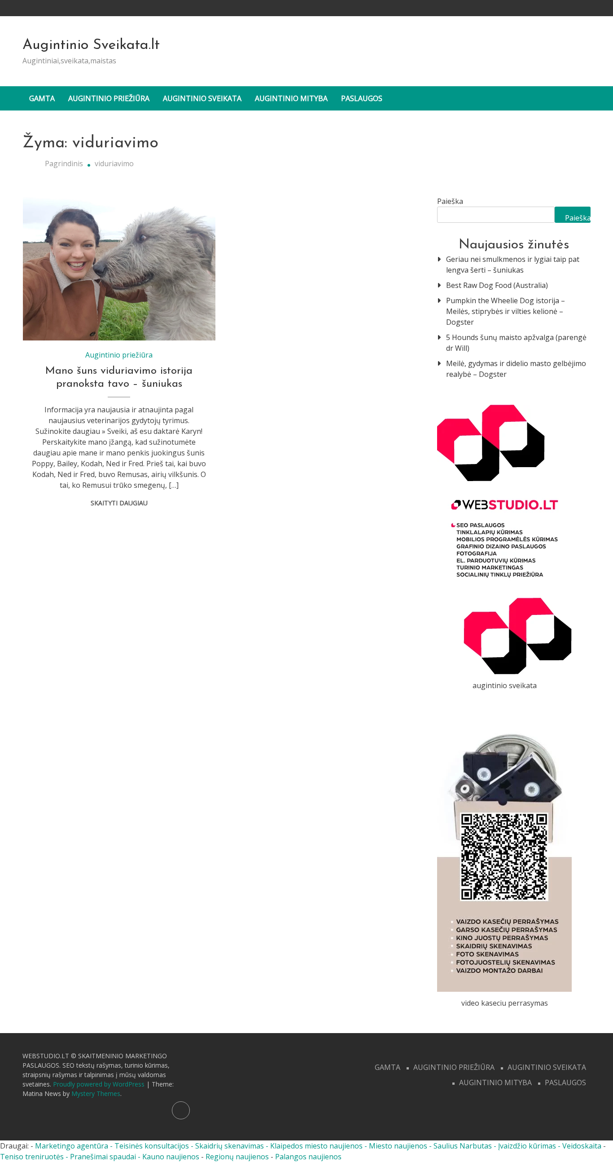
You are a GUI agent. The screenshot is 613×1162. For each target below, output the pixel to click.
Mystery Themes (95, 1093)
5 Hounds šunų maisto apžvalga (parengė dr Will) (516, 342)
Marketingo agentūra (71, 1146)
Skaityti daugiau (119, 503)
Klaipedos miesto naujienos (316, 1146)
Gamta (42, 98)
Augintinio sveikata (202, 98)
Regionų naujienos (237, 1157)
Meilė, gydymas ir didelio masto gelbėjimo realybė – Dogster (516, 368)
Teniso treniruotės (32, 1157)
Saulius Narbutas (462, 1146)
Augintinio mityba (291, 98)
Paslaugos (361, 98)
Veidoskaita (581, 1146)
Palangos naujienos (308, 1157)
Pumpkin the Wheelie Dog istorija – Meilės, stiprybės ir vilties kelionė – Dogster (505, 311)
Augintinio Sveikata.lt (91, 45)
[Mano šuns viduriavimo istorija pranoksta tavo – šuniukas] (119, 268)
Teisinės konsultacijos (151, 1146)
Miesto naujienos (398, 1146)
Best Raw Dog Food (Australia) (497, 285)
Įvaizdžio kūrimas (527, 1146)
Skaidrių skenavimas (229, 1146)
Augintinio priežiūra (108, 98)
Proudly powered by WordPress (99, 1084)
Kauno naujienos (170, 1157)
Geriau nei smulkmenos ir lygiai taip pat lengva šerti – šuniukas (512, 264)
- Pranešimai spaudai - (104, 1157)
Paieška (450, 201)
